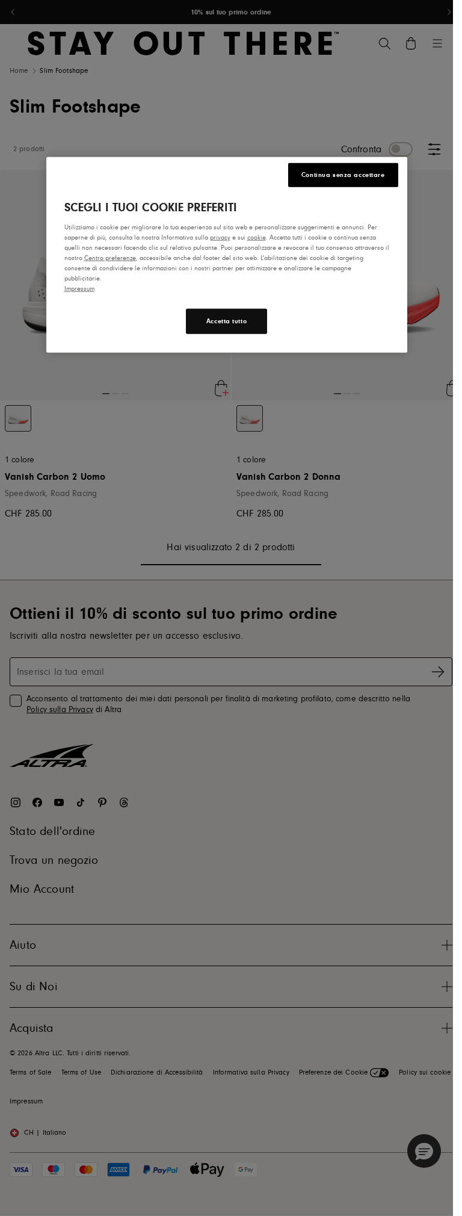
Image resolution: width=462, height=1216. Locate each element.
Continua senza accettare (343, 175)
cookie (256, 237)
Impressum (79, 289)
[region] (226, 255)
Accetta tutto (226, 321)
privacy (220, 237)
